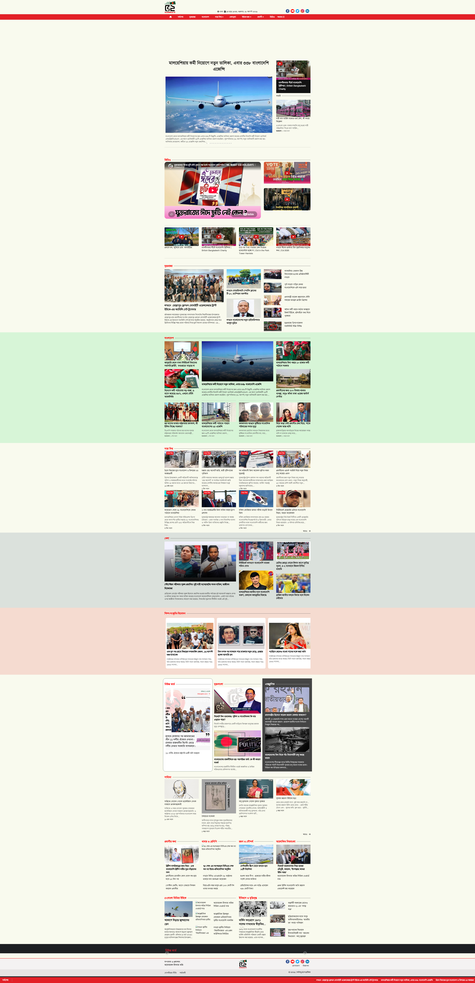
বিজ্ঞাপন (306, 965)
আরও (306, 531)
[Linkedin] (308, 11)
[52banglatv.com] (170, 7)
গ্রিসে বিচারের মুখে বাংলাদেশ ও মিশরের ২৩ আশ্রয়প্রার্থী (357, 980)
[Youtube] (293, 11)
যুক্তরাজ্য (192, 17)
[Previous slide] (168, 102)
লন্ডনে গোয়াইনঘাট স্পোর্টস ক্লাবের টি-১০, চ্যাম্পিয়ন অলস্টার (402, 980)
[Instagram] (303, 11)
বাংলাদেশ (205, 17)
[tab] (206, 143)
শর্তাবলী (183, 972)
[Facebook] (288, 11)
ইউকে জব (246, 17)
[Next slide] (269, 102)
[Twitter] (298, 11)
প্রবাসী (259, 17)
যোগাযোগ (296, 965)
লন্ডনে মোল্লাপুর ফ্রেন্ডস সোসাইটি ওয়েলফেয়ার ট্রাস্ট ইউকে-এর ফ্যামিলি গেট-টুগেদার (248, 980)
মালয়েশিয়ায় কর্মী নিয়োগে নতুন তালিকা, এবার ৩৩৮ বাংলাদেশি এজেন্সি (308, 980)
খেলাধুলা (233, 17)
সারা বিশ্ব (218, 17)
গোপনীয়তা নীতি (171, 972)
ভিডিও (272, 17)
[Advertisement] (237, 38)
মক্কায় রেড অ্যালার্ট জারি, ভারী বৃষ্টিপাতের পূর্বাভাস (444, 980)
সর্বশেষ (180, 17)
